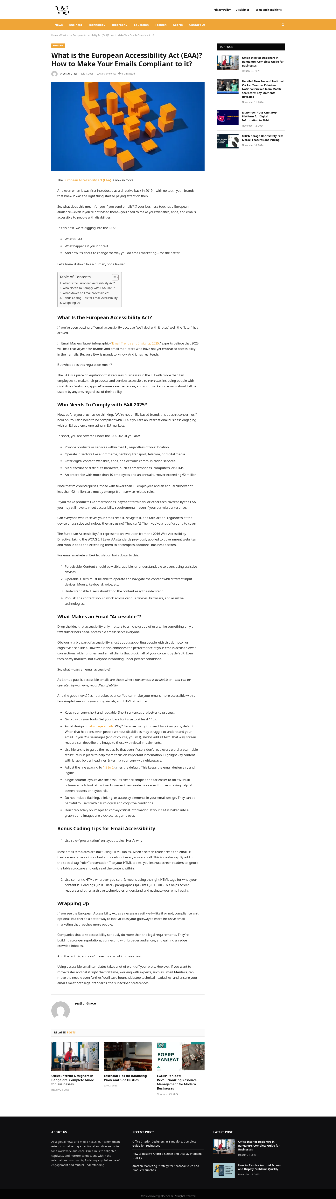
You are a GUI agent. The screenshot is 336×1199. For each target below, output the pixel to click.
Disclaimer (242, 9)
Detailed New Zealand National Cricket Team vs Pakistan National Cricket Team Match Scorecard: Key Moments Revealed (263, 89)
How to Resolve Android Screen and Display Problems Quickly (259, 1167)
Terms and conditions (268, 9)
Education (141, 25)
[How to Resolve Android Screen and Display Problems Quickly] (224, 1170)
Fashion (161, 25)
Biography (119, 25)
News (59, 25)
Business (75, 25)
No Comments (108, 73)
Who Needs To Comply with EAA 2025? (89, 288)
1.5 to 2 (108, 767)
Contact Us (197, 25)
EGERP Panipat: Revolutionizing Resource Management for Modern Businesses (177, 1082)
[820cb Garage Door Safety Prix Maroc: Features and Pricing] (228, 141)
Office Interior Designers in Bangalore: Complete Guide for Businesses (72, 1080)
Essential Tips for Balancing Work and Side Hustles (125, 1078)
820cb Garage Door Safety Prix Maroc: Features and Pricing (262, 138)
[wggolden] (62, 9)
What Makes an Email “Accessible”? (86, 293)
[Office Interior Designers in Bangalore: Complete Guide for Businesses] (75, 1056)
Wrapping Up (72, 303)
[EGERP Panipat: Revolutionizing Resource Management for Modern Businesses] (181, 1056)
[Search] (283, 24)
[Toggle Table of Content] (113, 277)
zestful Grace (70, 73)
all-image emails (101, 726)
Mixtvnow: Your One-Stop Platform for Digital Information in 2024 (259, 116)
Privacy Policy (222, 9)
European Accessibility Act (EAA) (88, 180)
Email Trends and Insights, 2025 (135, 343)
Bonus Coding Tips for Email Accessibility (90, 298)
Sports (178, 25)
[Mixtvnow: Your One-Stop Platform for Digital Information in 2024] (228, 117)
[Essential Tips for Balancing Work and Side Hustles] (128, 1056)
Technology (96, 25)
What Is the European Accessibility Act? (89, 283)
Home (54, 35)
